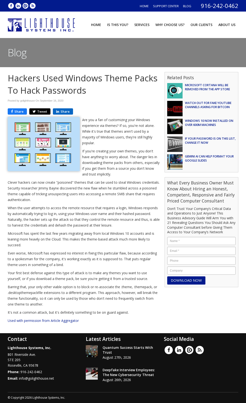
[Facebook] (11, 6)
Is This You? (117, 24)
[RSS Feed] (32, 6)
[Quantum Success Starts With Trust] (92, 351)
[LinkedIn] (18, 6)
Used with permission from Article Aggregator (43, 320)
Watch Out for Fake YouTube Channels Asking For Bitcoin (208, 105)
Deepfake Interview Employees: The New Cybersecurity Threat (129, 372)
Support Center (166, 6)
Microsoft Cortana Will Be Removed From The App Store (207, 87)
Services (141, 24)
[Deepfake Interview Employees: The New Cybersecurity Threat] (92, 374)
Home (144, 6)
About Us (226, 24)
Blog (187, 6)
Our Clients (201, 24)
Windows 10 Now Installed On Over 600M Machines (209, 123)
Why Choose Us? (169, 24)
